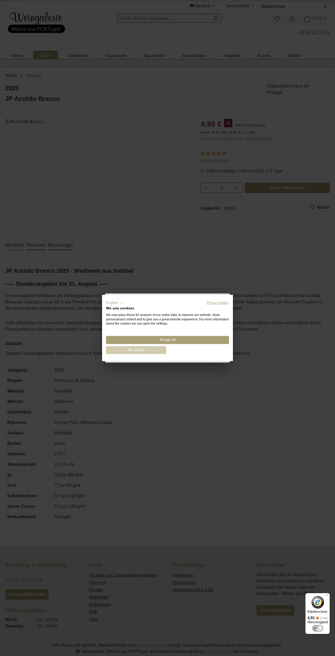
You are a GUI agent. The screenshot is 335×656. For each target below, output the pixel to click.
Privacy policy (217, 303)
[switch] (317, 628)
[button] (115, 303)
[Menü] (326, 596)
